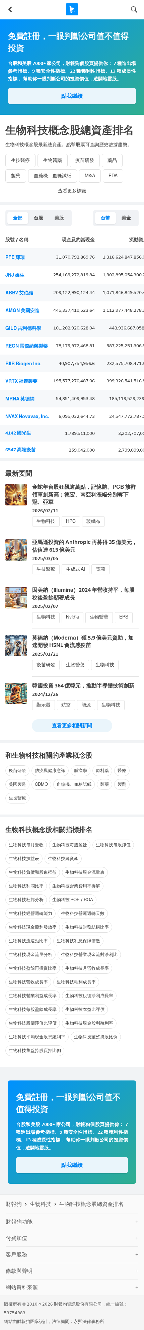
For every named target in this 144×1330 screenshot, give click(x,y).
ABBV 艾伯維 (19, 293)
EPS (123, 617)
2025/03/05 (45, 558)
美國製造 (17, 784)
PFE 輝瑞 (15, 257)
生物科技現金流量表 (84, 872)
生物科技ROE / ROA (72, 899)
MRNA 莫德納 (19, 399)
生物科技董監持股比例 (96, 1036)
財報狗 (14, 1204)
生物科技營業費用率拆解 (76, 885)
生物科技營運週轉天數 (82, 913)
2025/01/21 (45, 654)
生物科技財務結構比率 (87, 927)
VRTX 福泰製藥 (21, 381)
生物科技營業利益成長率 (33, 995)
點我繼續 (72, 96)
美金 (126, 218)
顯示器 (44, 705)
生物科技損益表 (24, 858)
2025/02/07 (45, 606)
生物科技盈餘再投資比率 (33, 968)
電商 (100, 569)
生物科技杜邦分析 (26, 899)
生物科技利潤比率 (26, 885)
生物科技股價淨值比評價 (33, 1023)
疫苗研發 (84, 160)
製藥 (15, 176)
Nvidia (72, 617)
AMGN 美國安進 (22, 310)
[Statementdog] (72, 9)
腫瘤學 (80, 770)
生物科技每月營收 (26, 844)
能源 (86, 705)
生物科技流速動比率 (28, 940)
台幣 (105, 218)
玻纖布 (93, 521)
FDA (113, 176)
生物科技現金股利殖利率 (89, 1023)
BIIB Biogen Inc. (23, 364)
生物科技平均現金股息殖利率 (37, 1036)
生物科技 (46, 521)
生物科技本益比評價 (84, 1009)
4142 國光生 (18, 433)
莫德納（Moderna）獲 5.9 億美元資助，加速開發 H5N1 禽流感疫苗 (83, 641)
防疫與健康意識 (50, 770)
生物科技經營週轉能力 (30, 913)
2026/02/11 (45, 510)
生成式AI (75, 569)
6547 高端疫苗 (20, 450)
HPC (71, 521)
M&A (90, 176)
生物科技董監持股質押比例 (35, 1050)
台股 (38, 218)
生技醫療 (20, 160)
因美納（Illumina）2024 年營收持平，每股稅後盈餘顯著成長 (83, 593)
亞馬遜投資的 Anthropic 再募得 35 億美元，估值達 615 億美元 (84, 546)
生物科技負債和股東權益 (33, 872)
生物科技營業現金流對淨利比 (89, 954)
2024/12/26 (45, 694)
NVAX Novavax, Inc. (27, 416)
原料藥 (102, 770)
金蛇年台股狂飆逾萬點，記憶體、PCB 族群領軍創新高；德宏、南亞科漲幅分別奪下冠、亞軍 (84, 494)
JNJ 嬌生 (14, 275)
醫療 (122, 770)
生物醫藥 (52, 160)
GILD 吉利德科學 (23, 328)
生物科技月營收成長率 (87, 968)
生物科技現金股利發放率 (33, 927)
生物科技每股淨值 (113, 844)
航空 (66, 705)
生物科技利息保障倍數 (78, 940)
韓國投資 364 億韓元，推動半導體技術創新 (83, 685)
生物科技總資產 (63, 858)
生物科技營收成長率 (28, 981)
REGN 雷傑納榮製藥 (26, 346)
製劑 (122, 784)
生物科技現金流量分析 (30, 954)
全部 (17, 218)
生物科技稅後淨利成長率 (89, 995)
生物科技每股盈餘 (69, 844)
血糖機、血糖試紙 (52, 176)
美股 (59, 218)
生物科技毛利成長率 (76, 981)
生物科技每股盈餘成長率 (33, 1009)
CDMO (41, 784)
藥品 (112, 160)
